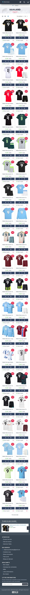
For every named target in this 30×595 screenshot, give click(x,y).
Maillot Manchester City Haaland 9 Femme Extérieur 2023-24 (21, 409)
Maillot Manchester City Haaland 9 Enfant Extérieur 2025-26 (8, 197)
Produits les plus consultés (9, 521)
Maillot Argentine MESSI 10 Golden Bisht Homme (18, 526)
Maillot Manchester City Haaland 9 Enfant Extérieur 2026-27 (21, 33)
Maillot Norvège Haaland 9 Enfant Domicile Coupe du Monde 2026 (21, 80)
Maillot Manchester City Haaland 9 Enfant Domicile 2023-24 (21, 456)
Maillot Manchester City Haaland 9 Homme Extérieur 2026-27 (8, 33)
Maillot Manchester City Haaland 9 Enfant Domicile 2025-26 (21, 197)
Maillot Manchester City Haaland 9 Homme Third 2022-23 (8, 480)
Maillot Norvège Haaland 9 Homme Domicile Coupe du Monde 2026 (8, 103)
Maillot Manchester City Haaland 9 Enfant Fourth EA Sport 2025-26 (8, 150)
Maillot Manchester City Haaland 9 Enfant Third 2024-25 (21, 268)
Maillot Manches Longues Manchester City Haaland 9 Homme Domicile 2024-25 (8, 338)
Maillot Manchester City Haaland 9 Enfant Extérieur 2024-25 (21, 291)
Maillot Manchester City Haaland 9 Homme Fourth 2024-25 (21, 244)
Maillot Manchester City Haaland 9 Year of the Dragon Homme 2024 (21, 362)
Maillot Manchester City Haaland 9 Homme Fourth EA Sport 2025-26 (21, 127)
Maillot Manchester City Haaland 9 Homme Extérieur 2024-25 (8, 291)
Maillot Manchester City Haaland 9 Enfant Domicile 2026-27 (8, 56)
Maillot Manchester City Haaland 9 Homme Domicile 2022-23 (21, 480)
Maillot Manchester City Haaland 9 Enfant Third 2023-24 (8, 409)
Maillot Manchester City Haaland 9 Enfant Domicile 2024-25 (21, 315)
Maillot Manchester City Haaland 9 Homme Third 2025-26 (21, 150)
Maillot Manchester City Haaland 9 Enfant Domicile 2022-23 (21, 503)
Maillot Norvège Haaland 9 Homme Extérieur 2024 (8, 362)
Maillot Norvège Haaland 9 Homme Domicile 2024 (21, 338)
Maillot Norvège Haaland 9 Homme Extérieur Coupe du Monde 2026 (8, 127)
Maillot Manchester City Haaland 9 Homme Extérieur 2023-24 (8, 432)
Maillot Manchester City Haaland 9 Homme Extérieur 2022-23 (8, 503)
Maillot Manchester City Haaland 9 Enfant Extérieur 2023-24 (21, 432)
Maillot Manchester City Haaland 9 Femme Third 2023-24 (8, 385)
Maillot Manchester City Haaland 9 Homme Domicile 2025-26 (8, 221)
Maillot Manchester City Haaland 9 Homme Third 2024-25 (8, 268)
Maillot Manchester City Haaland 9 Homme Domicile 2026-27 (21, 56)
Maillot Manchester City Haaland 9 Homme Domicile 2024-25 (8, 315)
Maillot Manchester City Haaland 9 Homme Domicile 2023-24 (8, 456)
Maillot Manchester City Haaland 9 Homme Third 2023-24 (21, 385)
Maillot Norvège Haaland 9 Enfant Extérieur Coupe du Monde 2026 (21, 103)
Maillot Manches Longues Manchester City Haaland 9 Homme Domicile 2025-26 (21, 221)
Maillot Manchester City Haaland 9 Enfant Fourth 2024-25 (8, 244)
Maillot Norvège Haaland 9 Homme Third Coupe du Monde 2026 (8, 80)
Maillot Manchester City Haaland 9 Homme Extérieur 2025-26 (21, 174)
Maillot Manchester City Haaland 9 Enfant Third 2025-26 (8, 174)
